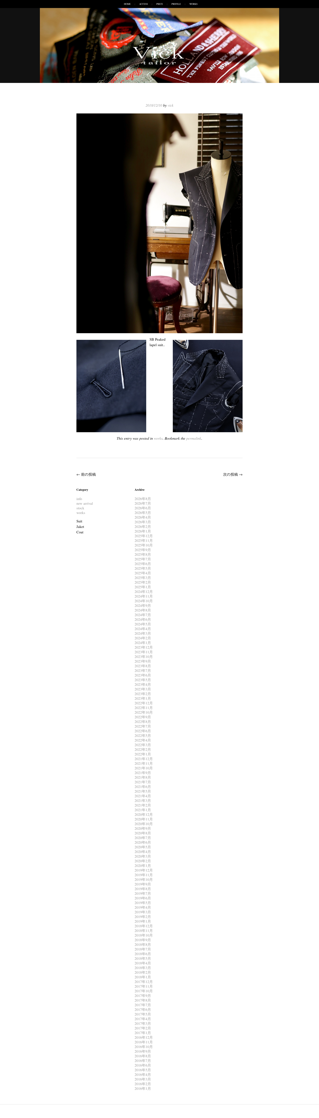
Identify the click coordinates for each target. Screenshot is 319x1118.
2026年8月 (143, 498)
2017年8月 (143, 1000)
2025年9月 (143, 549)
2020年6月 (143, 842)
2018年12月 (144, 925)
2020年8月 (143, 833)
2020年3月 (143, 856)
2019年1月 (143, 921)
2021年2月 (143, 805)
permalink (193, 438)
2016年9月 (143, 1051)
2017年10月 (144, 990)
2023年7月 (143, 670)
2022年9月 (143, 716)
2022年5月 (143, 735)
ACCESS (143, 3)
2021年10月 (144, 768)
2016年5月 (143, 1069)
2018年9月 (143, 939)
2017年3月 (143, 1023)
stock (80, 508)
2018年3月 (143, 967)
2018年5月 (143, 958)
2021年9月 (143, 772)
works (158, 438)
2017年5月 (143, 1014)
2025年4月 (143, 573)
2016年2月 (143, 1083)
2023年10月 (144, 656)
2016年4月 (143, 1074)
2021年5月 (143, 791)
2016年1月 (143, 1088)
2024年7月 (143, 614)
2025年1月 (143, 586)
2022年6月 (143, 730)
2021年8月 (143, 777)
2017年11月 (144, 986)
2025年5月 (143, 568)
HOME (127, 3)
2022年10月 (144, 712)
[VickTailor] (159, 64)
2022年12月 (144, 703)
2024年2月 (143, 638)
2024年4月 (143, 628)
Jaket (80, 526)
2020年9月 (143, 828)
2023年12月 (144, 647)
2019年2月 (143, 916)
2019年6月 (143, 898)
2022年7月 (143, 726)
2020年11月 (144, 819)
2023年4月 (143, 684)
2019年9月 (143, 884)
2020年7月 (143, 837)
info (79, 498)
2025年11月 (144, 540)
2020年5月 (143, 847)
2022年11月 (144, 707)
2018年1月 (143, 977)
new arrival (84, 503)
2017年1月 (143, 1032)
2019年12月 (144, 870)
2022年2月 (143, 749)
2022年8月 (143, 721)
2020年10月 (144, 823)
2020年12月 (144, 814)
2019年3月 (143, 912)
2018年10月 (144, 935)
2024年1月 (143, 642)
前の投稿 (86, 474)
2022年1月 (143, 754)
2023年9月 (143, 661)
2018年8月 (143, 944)
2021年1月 (143, 809)
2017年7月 (143, 1004)
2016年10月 (144, 1046)
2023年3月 (143, 689)
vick (170, 105)
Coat (79, 532)
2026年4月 (143, 517)
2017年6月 (143, 1009)
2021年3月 (143, 800)
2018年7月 (143, 949)
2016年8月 (143, 1055)
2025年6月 (143, 563)
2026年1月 (143, 531)
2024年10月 (144, 600)
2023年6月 (143, 675)
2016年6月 (143, 1065)
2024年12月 (144, 591)
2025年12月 (144, 535)
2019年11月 (144, 874)
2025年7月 (143, 559)
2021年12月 (144, 758)
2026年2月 (143, 526)
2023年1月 (143, 698)
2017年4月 (143, 1018)
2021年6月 (143, 786)
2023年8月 (143, 665)
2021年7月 (143, 781)
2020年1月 (143, 865)
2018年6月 (143, 953)
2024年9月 (143, 605)
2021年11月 (144, 763)
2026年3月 (143, 521)
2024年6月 (143, 619)
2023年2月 (143, 693)
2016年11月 (144, 1042)
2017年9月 (143, 995)
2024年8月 (143, 610)
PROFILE (176, 3)
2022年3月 (143, 744)
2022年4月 (143, 740)
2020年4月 (143, 851)
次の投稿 (233, 474)
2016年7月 (143, 1060)
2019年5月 (143, 902)
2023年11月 (144, 651)
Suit (79, 521)
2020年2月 (143, 860)
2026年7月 (143, 503)
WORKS (193, 3)
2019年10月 (144, 879)
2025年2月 (143, 582)
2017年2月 (143, 1028)
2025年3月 (143, 577)
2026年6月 (143, 508)
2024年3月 (143, 633)
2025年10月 (144, 545)
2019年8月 (143, 888)
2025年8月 (143, 554)
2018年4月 (143, 963)
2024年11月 (144, 596)
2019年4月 (143, 907)
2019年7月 (143, 893)
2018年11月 (144, 930)
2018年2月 (143, 972)
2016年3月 (143, 1079)
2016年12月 (144, 1037)
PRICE (159, 3)
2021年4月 (143, 795)
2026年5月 (143, 512)
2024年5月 (143, 624)
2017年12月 (144, 981)
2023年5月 (143, 679)
